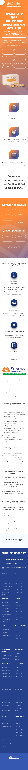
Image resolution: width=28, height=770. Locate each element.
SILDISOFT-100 (6, 589)
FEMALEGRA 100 (6, 655)
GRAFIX (17, 656)
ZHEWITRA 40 (6, 608)
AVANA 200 (18, 608)
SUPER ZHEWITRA (20, 59)
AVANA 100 (20, 53)
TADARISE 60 (18, 592)
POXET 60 (17, 632)
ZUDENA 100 (8, 56)
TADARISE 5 (18, 580)
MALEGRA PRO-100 (7, 586)
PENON (17, 653)
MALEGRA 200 (6, 583)
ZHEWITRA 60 (6, 611)
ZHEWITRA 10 (6, 602)
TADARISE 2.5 (18, 577)
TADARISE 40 (18, 589)
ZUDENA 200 (5, 632)
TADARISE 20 (20, 49)
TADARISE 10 (18, 583)
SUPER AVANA (8, 63)
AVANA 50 (17, 602)
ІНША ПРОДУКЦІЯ (8, 67)
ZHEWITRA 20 (8, 53)
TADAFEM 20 (5, 658)
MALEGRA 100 (8, 49)
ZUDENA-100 (5, 629)
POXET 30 (17, 629)
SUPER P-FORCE (20, 56)
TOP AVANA (18, 614)
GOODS (20, 67)
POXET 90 (17, 635)
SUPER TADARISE (8, 59)
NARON (17, 659)
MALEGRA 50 (5, 577)
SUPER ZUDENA (20, 63)
